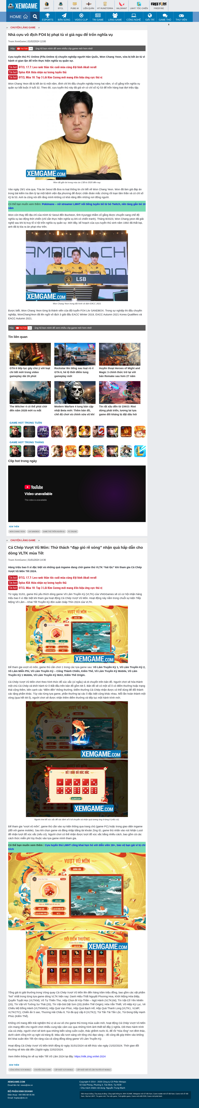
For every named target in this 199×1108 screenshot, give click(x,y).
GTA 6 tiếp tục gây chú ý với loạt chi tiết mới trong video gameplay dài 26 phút (30, 372)
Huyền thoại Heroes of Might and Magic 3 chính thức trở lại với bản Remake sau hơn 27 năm (119, 372)
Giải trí (149, 20)
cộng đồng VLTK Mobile (20, 1070)
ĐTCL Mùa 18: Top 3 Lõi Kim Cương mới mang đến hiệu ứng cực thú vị (60, 77)
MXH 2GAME (127, 1094)
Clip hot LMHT (90, 1096)
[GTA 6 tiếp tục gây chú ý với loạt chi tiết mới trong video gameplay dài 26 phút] (30, 354)
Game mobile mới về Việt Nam (164, 1094)
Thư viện (181, 20)
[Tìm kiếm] (35, 16)
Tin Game (98, 20)
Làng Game (115, 20)
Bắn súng (64, 20)
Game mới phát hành (154, 1096)
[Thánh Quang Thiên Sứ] (57, 431)
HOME (16, 17)
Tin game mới (101, 1096)
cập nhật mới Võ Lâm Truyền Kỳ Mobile (94, 1070)
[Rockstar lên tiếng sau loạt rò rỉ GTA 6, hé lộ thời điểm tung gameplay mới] (75, 354)
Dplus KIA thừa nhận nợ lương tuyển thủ (42, 72)
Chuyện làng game (23, 27)
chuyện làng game (42, 1070)
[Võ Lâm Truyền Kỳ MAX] (112, 431)
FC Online (72, 531)
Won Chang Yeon (17, 531)
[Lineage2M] (29, 431)
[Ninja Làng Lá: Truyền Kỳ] (126, 431)
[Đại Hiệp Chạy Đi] (126, 451)
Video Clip (81, 20)
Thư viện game (111, 1096)
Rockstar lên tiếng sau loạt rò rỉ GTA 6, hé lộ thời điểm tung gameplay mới (74, 372)
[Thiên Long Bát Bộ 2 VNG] (98, 431)
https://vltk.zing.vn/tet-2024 (90, 1056)
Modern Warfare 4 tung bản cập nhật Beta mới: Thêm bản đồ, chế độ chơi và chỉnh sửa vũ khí (74, 410)
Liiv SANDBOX (33, 531)
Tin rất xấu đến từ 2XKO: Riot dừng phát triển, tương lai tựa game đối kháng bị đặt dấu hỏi (118, 410)
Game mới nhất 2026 (139, 1096)
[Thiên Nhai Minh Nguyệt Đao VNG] (71, 431)
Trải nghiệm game (124, 1096)
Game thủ (165, 20)
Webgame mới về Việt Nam (142, 1094)
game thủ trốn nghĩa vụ (54, 531)
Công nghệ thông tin (115, 1094)
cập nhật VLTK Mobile (63, 1070)
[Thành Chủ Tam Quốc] (98, 451)
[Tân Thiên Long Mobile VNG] (84, 431)
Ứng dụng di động (100, 1094)
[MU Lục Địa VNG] (43, 431)
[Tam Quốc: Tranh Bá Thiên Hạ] (15, 431)
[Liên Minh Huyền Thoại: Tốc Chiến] (140, 451)
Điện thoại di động (87, 1094)
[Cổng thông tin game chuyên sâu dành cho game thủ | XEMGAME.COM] (23, 6)
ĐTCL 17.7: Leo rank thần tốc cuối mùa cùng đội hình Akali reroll (57, 67)
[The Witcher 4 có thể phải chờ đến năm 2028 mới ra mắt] (30, 392)
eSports (47, 20)
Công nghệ (133, 20)
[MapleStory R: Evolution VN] (140, 431)
